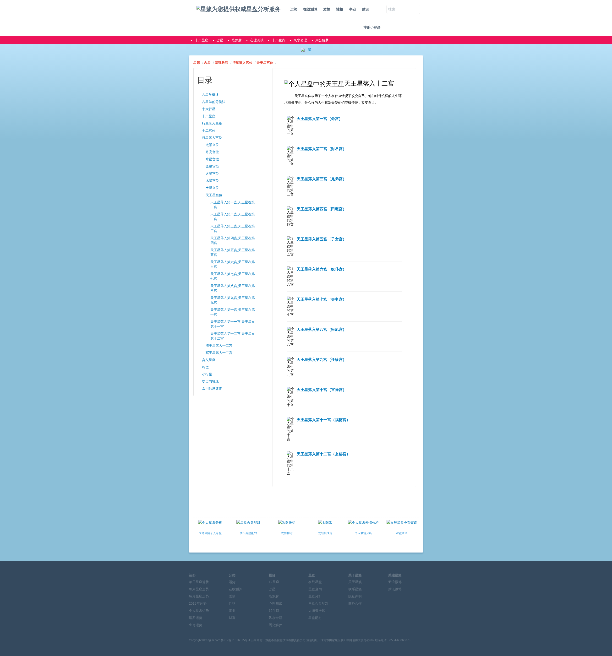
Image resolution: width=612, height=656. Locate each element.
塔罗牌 (237, 40)
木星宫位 (212, 181)
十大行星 (208, 109)
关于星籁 (355, 582)
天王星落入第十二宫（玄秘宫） (323, 454)
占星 (220, 40)
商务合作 (355, 603)
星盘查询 (315, 589)
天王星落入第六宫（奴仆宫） (321, 269)
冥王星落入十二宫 (219, 353)
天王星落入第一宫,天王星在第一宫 (232, 204)
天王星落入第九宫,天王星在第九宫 (232, 300)
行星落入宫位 (242, 63)
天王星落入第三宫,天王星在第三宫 (232, 228)
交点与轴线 (210, 381)
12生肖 (274, 611)
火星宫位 (212, 173)
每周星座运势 (199, 589)
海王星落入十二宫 (219, 345)
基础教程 (221, 63)
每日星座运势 (199, 582)
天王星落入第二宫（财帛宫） (321, 149)
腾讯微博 (395, 589)
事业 (352, 9)
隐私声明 (355, 596)
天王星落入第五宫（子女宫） (321, 239)
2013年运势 (198, 603)
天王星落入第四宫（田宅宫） (321, 209)
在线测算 (310, 9)
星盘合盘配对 (318, 603)
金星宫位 (212, 166)
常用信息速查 (212, 388)
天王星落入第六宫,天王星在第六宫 (232, 264)
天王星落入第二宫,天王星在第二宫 (232, 216)
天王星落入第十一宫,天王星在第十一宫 (232, 324)
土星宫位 (212, 188)
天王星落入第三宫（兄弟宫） (321, 179)
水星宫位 (212, 159)
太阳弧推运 (316, 611)
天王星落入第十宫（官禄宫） (321, 390)
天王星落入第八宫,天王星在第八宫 (232, 288)
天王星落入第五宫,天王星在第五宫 (232, 252)
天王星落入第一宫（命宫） (320, 119)
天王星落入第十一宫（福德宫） (323, 420)
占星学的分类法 (213, 102)
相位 (205, 367)
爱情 (326, 9)
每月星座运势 (199, 596)
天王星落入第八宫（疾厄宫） (321, 329)
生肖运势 (195, 625)
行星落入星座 (212, 123)
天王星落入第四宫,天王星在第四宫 (232, 240)
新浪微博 (395, 582)
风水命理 (300, 40)
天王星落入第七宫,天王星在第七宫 (232, 276)
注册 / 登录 (372, 27)
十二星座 (201, 40)
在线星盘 (315, 582)
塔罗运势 (195, 618)
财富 (232, 618)
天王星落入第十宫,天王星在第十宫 (232, 312)
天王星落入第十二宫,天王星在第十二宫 (232, 336)
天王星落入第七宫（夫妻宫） (321, 299)
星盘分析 (315, 596)
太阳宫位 (212, 145)
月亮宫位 (212, 152)
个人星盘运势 (199, 611)
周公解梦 (322, 40)
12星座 (274, 582)
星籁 (196, 63)
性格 (339, 9)
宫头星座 (208, 360)
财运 (365, 9)
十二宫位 (208, 130)
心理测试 (256, 40)
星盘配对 (315, 618)
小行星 (207, 374)
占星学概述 (210, 95)
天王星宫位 (265, 63)
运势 (293, 9)
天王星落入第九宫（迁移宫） (321, 360)
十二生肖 (278, 40)
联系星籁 (355, 589)
